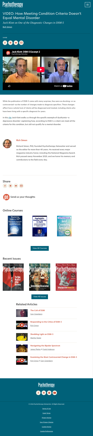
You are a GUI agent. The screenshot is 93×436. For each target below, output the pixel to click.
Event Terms (46, 413)
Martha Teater (35, 338)
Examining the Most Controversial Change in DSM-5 (53, 357)
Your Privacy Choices (46, 422)
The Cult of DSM (37, 311)
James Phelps (35, 349)
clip (10, 118)
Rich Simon (7, 27)
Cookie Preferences (46, 431)
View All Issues (39, 297)
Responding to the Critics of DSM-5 (46, 322)
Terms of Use (46, 408)
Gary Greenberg (36, 314)
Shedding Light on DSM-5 (41, 334)
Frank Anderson (49, 349)
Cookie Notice (46, 427)
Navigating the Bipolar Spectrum (45, 346)
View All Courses (40, 248)
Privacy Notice (46, 418)
